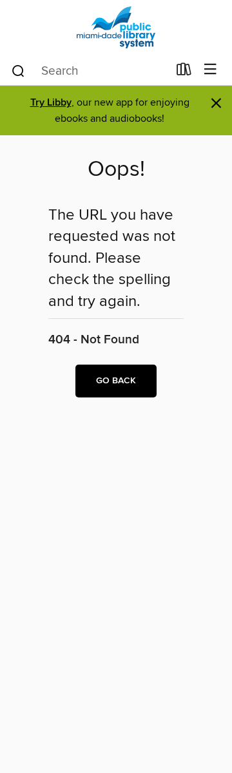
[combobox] (89, 70)
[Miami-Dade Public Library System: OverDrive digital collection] (116, 27)
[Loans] (184, 72)
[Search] (18, 70)
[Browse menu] (210, 70)
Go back (116, 380)
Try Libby (51, 103)
